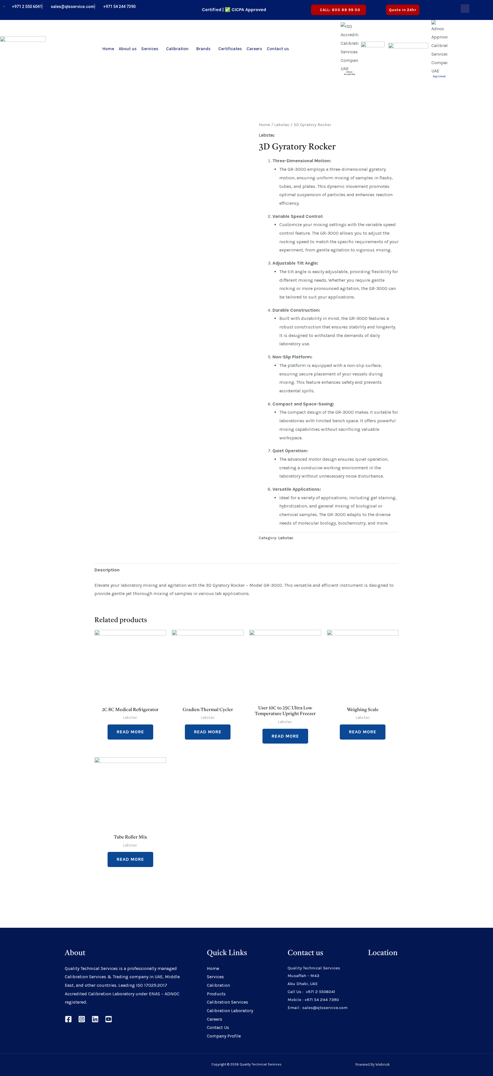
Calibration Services (227, 1002)
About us (128, 48)
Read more (130, 731)
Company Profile (224, 1036)
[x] (439, 10)
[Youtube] (444, 10)
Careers (254, 48)
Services (149, 48)
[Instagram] (81, 1019)
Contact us (278, 48)
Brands (203, 48)
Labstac (282, 124)
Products (216, 993)
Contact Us (218, 1027)
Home (108, 48)
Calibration (177, 48)
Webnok (382, 1064)
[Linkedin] (95, 1019)
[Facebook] (68, 1019)
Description (107, 569)
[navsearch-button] (465, 8)
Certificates (230, 48)
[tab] (107, 569)
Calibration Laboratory (230, 1010)
